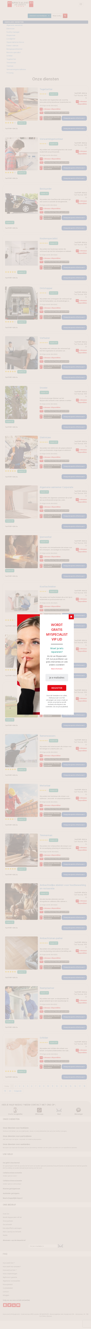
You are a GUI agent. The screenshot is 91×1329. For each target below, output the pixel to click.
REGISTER (56, 688)
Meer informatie (56, 669)
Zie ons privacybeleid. (60, 707)
